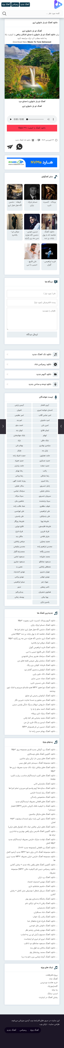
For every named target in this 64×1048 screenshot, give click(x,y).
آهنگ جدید (11, 1030)
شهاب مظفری (45, 506)
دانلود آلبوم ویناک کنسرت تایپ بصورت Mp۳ (36, 620)
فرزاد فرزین (44, 531)
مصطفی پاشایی (45, 566)
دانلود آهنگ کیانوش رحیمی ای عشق (40, 695)
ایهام (45, 435)
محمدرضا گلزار (19, 551)
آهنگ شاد (53, 979)
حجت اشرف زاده (19, 455)
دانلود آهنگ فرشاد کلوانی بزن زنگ (41, 665)
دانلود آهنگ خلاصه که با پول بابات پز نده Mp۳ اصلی (33, 634)
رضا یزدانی (19, 475)
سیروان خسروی (45, 496)
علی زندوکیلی (45, 516)
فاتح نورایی (19, 526)
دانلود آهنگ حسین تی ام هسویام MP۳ (38, 727)
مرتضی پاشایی (19, 541)
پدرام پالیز (19, 592)
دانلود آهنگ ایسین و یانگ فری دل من (39, 722)
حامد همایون (45, 455)
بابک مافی (45, 440)
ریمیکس (23, 1030)
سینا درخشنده (44, 501)
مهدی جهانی (45, 576)
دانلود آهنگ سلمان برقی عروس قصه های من (36, 661)
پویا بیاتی (44, 597)
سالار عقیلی (19, 486)
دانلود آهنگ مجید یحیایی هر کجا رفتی (39, 718)
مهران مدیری (45, 571)
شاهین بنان (19, 501)
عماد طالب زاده (19, 506)
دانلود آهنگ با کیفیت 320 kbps (32, 128)
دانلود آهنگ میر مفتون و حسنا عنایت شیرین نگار (35, 700)
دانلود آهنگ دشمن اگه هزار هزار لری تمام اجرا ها (35, 629)
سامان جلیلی (45, 491)
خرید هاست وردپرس (49, 982)
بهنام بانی (19, 445)
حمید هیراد (19, 460)
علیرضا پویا (45, 521)
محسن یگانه (45, 551)
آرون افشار (45, 405)
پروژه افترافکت (52, 975)
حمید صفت (44, 465)
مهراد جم (44, 582)
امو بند (19, 420)
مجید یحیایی (45, 541)
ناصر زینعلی (44, 587)
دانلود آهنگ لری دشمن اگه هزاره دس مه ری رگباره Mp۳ (31, 638)
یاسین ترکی (44, 602)
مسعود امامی (19, 556)
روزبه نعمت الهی (19, 481)
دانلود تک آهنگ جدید (23, 140)
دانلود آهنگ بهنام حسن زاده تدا (42, 731)
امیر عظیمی (19, 415)
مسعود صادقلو (45, 561)
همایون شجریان (45, 592)
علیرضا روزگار (19, 521)
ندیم (19, 587)
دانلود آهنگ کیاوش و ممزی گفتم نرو (40, 669)
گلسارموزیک (53, 986)
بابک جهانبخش (19, 435)
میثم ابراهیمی (19, 582)
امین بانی (45, 425)
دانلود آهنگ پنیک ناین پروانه (43, 713)
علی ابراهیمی (45, 511)
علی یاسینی (19, 516)
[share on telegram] (10, 146)
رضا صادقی (45, 475)
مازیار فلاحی (44, 536)
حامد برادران (19, 465)
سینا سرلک (19, 496)
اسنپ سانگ (52, 993)
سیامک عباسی (19, 491)
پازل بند (45, 450)
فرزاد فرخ (19, 531)
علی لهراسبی (19, 511)
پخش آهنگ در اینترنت (48, 997)
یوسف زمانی (19, 597)
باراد (19, 440)
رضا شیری (45, 481)
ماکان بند (19, 536)
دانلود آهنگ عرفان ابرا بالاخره (43, 643)
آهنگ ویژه (34, 1030)
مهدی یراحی (19, 576)
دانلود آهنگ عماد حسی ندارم (43, 678)
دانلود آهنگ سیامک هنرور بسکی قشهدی (38, 656)
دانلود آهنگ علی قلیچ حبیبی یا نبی (40, 652)
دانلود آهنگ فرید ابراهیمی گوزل (42, 647)
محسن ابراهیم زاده (44, 546)
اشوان (19, 410)
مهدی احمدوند (19, 571)
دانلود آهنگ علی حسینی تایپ (42, 683)
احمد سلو (19, 425)
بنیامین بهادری (44, 445)
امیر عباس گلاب (45, 415)
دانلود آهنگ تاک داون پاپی (44, 674)
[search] (4, 13)
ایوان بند (19, 430)
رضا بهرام (19, 470)
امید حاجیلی (45, 420)
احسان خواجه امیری (45, 410)
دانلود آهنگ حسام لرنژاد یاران (43, 625)
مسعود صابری (19, 561)
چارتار (19, 450)
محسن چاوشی (19, 546)
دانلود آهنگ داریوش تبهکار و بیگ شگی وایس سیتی (33, 704)
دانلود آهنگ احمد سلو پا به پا (43, 709)
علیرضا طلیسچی (45, 526)
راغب (45, 470)
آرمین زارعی (19, 405)
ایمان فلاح (45, 430)
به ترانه (55, 990)
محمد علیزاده (45, 556)
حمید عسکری (45, 460)
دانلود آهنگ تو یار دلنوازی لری (45, 22)
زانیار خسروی (45, 486)
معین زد (19, 566)
